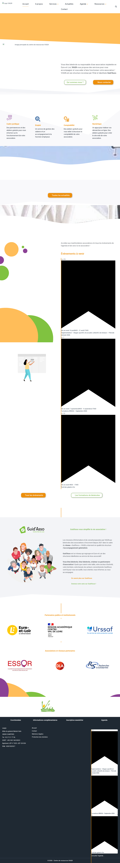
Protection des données (40, 737)
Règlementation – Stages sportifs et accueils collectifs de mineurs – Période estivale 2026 (103, 771)
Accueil (25, 4)
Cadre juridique (13, 124)
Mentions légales (37, 734)
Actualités (69, 4)
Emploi (38, 125)
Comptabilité (69, 125)
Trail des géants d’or (68, 487)
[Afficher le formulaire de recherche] (116, 6)
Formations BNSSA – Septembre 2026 (74, 411)
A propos (39, 4)
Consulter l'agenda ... (97, 856)
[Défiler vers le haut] (112, 857)
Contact (64, 9)
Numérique (97, 124)
